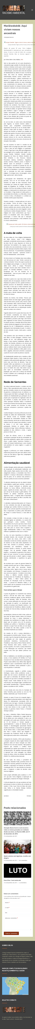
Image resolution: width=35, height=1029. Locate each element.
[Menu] (32, 10)
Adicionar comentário (11, 918)
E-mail (7, 907)
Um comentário (23, 860)
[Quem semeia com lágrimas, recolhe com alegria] (17, 846)
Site (6, 912)
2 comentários (23, 882)
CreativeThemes (6, 1027)
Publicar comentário (11, 933)
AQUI (21, 1019)
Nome (7, 902)
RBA (22, 59)
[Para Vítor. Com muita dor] (17, 871)
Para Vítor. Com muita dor (12, 880)
